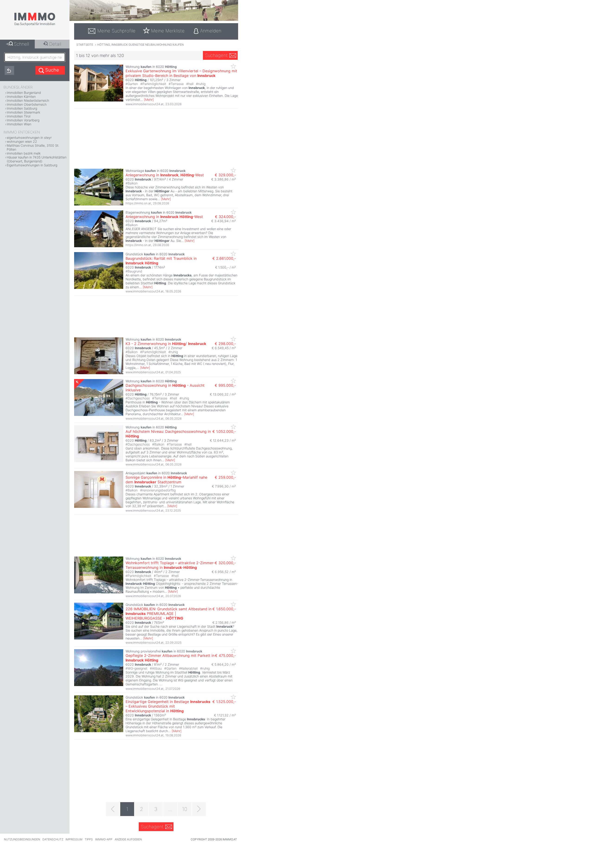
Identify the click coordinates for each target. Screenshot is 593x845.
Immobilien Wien (19, 124)
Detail (55, 44)
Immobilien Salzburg (22, 108)
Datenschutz (52, 839)
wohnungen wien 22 (22, 141)
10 (184, 809)
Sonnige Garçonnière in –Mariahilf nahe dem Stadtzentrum (166, 479)
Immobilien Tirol (18, 116)
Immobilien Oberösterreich (27, 104)
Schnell (21, 44)
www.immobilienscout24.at (145, 104)
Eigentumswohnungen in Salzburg (32, 165)
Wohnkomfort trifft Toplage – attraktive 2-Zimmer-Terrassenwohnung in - (170, 565)
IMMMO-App (103, 839)
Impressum (74, 839)
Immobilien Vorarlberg (23, 120)
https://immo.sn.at (138, 203)
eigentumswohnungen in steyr (29, 137)
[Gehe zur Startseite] (34, 24)
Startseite (84, 44)
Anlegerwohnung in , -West (165, 175)
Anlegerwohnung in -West (164, 216)
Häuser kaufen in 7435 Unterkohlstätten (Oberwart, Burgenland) (36, 159)
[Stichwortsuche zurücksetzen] (9, 70)
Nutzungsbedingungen (22, 839)
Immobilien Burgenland (24, 93)
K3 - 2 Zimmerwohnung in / (166, 343)
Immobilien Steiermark (23, 112)
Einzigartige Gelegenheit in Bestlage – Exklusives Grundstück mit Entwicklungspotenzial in (168, 706)
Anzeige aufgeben (128, 839)
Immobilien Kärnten (21, 96)
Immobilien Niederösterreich (28, 100)
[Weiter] (199, 809)
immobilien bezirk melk (24, 153)
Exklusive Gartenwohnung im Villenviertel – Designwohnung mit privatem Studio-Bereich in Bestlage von (181, 73)
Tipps (89, 839)
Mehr (149, 99)
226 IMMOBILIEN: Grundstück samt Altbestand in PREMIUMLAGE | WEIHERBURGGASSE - (168, 613)
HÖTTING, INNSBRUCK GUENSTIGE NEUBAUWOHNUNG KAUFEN (140, 44)
